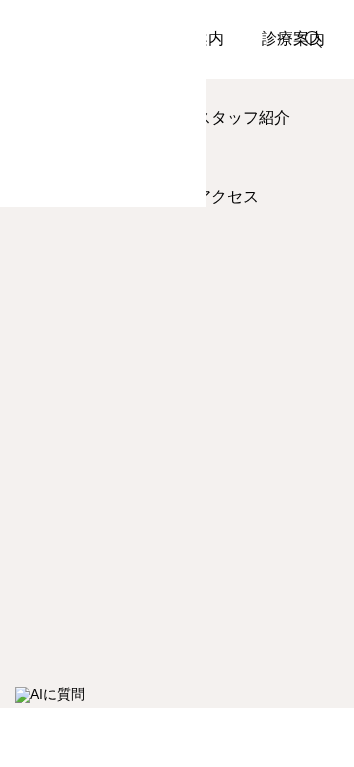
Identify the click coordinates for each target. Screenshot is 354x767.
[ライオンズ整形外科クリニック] (103, 103)
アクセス (227, 196)
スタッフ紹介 (243, 117)
